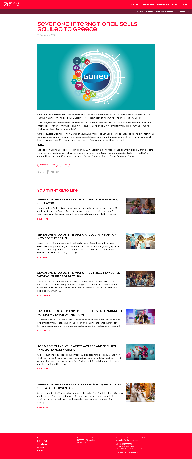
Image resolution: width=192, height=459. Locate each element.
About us (135, 4)
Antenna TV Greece (47, 165)
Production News (145, 12)
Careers (40, 447)
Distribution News (164, 12)
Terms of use (42, 438)
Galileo (64, 165)
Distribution (163, 4)
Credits (40, 450)
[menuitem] (135, 4)
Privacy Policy (42, 441)
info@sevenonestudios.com (131, 449)
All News (180, 12)
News (174, 4)
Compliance (42, 444)
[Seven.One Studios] (12, 4)
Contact (184, 4)
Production (148, 4)
